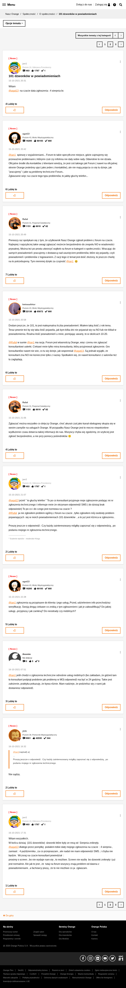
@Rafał (13, 342)
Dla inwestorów (65, 935)
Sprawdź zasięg (40, 935)
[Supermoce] (121, 35)
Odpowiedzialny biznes (38, 970)
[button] (120, 61)
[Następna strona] (121, 44)
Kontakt (94, 935)
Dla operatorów (65, 932)
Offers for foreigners (104, 978)
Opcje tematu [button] (13, 23)
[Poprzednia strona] (99, 44)
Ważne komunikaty (86, 974)
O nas (93, 932)
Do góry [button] (10, 915)
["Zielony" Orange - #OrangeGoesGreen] (115, 35)
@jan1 (12, 155)
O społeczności (47, 14)
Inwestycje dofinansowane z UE (16, 981)
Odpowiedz (111, 110)
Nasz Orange (12, 14)
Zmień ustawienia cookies (79, 970)
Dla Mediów (64, 939)
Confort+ (33, 974)
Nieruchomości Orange (82, 978)
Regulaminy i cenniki (12, 939)
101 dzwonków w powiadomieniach (34, 76)
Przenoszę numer (10, 932)
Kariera (94, 939)
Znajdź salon (38, 932)
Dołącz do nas (84, 4)
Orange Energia (66, 974)
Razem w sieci (58, 970)
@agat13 (14, 90)
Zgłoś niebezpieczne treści (106, 970)
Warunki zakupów (10, 978)
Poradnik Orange (48, 974)
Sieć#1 (21, 970)
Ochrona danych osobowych (56, 978)
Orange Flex (8, 970)
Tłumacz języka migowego (14, 974)
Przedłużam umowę (11, 935)
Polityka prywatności (30, 978)
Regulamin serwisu (106, 974)
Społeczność (29, 14)
